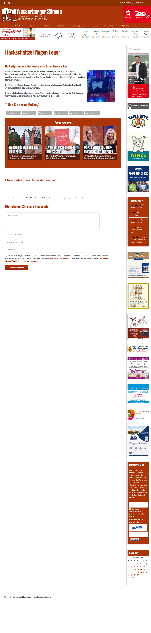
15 (135, 569)
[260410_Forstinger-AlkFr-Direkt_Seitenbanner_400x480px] (138, 284)
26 (147, 572)
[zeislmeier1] (138, 346)
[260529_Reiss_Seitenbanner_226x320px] (138, 427)
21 (132, 572)
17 (141, 569)
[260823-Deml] (25, 127)
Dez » (134, 577)
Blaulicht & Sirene (47, 198)
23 (138, 572)
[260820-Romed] (100, 127)
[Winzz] (138, 134)
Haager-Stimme (59, 198)
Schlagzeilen (69, 198)
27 (129, 575)
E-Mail (131, 500)
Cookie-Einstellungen (42, 597)
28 (132, 575)
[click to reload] (138, 527)
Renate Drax (12, 198)
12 (147, 567)
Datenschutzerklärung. (61, 258)
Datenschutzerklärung (137, 511)
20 (129, 572)
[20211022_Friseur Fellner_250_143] (138, 409)
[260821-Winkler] (62, 127)
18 (144, 569)
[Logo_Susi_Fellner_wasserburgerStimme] (138, 385)
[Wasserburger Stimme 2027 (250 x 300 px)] (138, 253)
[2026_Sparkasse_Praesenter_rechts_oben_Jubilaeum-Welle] (137, 7)
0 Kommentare (80, 198)
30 (138, 575)
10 (141, 567)
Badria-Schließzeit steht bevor (136, 229)
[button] (135, 26)
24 (141, 572)
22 (135, 572)
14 (132, 569)
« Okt (129, 577)
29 (135, 575)
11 (144, 567)
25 (144, 572)
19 (147, 569)
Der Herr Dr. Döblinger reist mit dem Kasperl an (138, 239)
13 (129, 569)
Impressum (28, 597)
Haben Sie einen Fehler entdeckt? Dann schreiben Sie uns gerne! (30, 180)
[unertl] (138, 116)
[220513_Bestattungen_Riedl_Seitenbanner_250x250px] (138, 358)
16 (138, 569)
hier (132, 497)
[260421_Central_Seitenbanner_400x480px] (138, 315)
